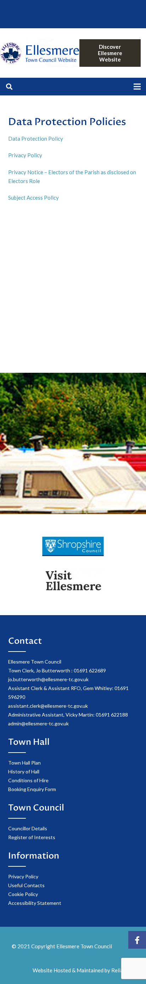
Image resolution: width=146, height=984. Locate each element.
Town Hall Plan (24, 763)
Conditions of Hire (28, 780)
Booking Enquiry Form (32, 789)
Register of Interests (31, 837)
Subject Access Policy (33, 197)
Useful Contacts (26, 885)
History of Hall (23, 771)
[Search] (9, 86)
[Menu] (137, 86)
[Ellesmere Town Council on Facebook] (137, 940)
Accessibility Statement (34, 903)
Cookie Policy (23, 894)
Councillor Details (27, 828)
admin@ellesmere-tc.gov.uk (38, 723)
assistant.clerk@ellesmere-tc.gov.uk (48, 706)
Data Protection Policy (36, 138)
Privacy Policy (25, 155)
